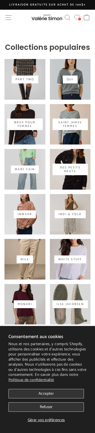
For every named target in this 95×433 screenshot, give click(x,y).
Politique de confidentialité (31, 380)
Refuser (46, 407)
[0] (77, 17)
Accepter (46, 393)
